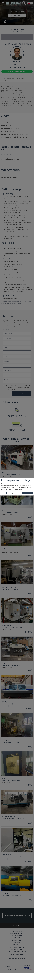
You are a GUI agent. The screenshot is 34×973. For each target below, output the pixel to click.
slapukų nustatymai (14, 493)
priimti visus (27, 493)
